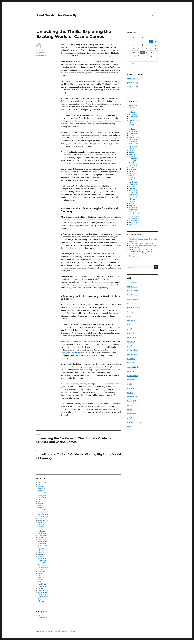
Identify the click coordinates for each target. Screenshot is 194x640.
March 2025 (42, 508)
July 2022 (41, 575)
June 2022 (41, 578)
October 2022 (42, 569)
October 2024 (42, 518)
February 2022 (42, 586)
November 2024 (43, 516)
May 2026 (41, 486)
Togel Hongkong (132, 295)
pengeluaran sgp (132, 83)
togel (39, 615)
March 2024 (42, 533)
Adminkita (39, 50)
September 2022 (43, 571)
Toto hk (155, 16)
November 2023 (43, 542)
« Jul (133, 63)
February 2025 (42, 510)
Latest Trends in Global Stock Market (141, 243)
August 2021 (42, 599)
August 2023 (42, 548)
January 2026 (42, 495)
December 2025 (43, 497)
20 (142, 52)
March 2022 (42, 584)
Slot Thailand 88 (132, 87)
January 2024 (42, 537)
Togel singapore (132, 282)
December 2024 (43, 514)
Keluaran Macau (132, 299)
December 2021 (43, 590)
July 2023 (41, 550)
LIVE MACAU (131, 303)
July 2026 (41, 484)
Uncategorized (41, 55)
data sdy (130, 426)
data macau (131, 358)
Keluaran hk (131, 78)
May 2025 (41, 503)
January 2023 (42, 563)
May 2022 (41, 580)
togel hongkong (132, 291)
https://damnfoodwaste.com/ (72, 353)
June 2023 (41, 552)
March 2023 (42, 559)
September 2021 (43, 597)
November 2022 (43, 567)
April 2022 (41, 582)
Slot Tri (129, 316)
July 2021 (41, 601)
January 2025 (42, 512)
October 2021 (42, 595)
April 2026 (41, 489)
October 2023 (42, 544)
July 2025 (41, 499)
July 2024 (41, 525)
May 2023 (41, 554)
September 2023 (43, 546)
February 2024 (42, 535)
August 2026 (42, 482)
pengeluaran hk (132, 286)
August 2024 (42, 522)
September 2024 (43, 520)
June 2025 (41, 501)
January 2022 (42, 588)
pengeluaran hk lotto (134, 422)
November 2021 (43, 592)
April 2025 (41, 506)
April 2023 (41, 556)
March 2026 (42, 491)
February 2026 (42, 493)
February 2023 (42, 561)
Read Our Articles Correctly (56, 15)
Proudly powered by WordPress (65, 631)
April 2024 (41, 531)
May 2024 (41, 529)
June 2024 (41, 527)
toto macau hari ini (133, 337)
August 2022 (42, 573)
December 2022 (43, 565)
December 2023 (43, 539)
